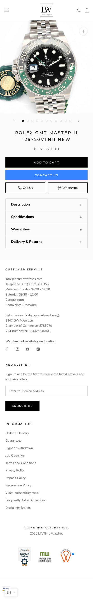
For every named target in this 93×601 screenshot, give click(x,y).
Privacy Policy (15, 470)
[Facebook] (7, 349)
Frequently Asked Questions (25, 500)
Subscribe (22, 405)
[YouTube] (27, 349)
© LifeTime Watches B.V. (46, 527)
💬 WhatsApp (68, 188)
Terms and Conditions (20, 463)
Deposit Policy (15, 478)
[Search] (79, 10)
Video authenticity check (22, 493)
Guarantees (13, 440)
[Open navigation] (6, 10)
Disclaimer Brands (18, 508)
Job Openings (15, 455)
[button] (46, 205)
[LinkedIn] (38, 349)
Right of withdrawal (19, 448)
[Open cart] (87, 10)
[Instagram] (17, 349)
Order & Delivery (17, 433)
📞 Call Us (25, 188)
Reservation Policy (18, 485)
